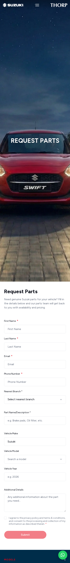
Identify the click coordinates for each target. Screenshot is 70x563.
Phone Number (12, 373)
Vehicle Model (11, 451)
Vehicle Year (10, 468)
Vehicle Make (11, 433)
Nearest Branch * (13, 391)
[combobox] (35, 399)
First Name (10, 321)
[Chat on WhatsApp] (62, 555)
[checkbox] (5, 517)
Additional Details (13, 489)
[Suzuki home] (13, 5)
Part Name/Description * (17, 412)
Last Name (10, 338)
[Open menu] (37, 5)
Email (7, 356)
